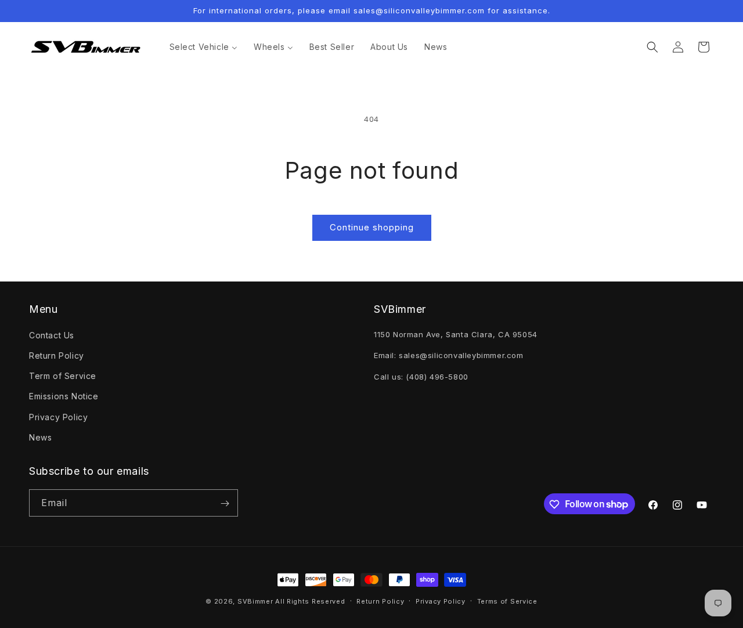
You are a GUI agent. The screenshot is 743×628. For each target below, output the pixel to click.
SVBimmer (255, 601)
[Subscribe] (224, 503)
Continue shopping (372, 227)
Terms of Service (507, 601)
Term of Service (62, 375)
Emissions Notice (64, 396)
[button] (652, 47)
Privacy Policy (58, 416)
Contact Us (51, 335)
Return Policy (56, 355)
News (40, 437)
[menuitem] (203, 47)
